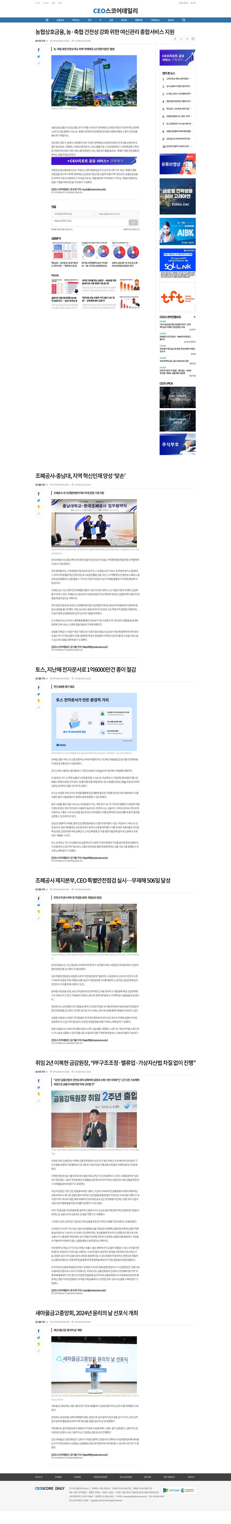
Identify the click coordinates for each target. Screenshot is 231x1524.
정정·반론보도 (169, 1476)
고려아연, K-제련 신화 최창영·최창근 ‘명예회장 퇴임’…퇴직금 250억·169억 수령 (179, 78)
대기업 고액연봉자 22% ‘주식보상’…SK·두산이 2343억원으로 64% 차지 (94, 265)
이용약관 (77, 1476)
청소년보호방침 (126, 1476)
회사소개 (38, 1476)
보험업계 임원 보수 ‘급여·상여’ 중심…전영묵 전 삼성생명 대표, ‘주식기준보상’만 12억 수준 (179, 116)
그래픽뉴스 (155, 20)
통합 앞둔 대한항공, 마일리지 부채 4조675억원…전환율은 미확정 (179, 101)
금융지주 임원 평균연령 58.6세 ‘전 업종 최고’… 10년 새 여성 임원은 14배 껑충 (64, 300)
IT (100, 20)
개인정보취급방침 (100, 1476)
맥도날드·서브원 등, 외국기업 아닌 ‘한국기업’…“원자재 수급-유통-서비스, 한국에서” (64, 265)
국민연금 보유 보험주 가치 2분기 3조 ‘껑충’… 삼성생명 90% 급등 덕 (98, 299)
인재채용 (58, 1476)
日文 (53, 2)
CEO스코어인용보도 (170, 317)
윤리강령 (147, 1476)
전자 (89, 20)
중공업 (124, 20)
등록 (133, 222)
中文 (59, 2)
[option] (178, 196)
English (46, 2)
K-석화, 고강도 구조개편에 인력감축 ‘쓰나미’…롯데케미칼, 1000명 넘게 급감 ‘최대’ (179, 93)
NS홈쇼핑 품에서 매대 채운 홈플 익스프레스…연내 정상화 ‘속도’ (179, 131)
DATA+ (171, 20)
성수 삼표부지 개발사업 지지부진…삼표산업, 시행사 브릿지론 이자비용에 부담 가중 (179, 86)
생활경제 (139, 20)
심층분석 (60, 20)
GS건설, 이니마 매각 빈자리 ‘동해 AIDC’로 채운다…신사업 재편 (179, 138)
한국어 (37, 2)
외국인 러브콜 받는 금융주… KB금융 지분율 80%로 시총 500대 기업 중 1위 (99, 282)
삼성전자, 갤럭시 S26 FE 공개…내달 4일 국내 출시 (179, 146)
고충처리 (190, 1476)
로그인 (193, 2)
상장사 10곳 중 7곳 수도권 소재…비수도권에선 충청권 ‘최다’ (125, 264)
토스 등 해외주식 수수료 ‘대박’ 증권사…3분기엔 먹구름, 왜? (179, 123)
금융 (111, 20)
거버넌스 (76, 20)
